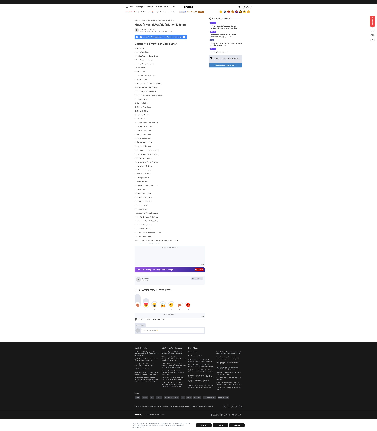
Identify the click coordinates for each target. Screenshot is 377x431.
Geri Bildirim (145, 406)
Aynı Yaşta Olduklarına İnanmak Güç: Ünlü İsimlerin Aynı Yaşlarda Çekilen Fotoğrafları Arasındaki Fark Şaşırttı (172, 384)
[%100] (221, 12)
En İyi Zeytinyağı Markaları (219, 52)
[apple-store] (215, 414)
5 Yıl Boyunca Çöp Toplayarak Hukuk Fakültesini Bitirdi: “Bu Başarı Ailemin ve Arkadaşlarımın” (224, 27)
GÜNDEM (150, 7)
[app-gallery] (237, 414)
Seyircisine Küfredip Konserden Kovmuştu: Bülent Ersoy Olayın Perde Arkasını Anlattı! (172, 372)
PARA (173, 7)
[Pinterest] (240, 406)
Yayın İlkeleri (201, 406)
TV (212, 40)
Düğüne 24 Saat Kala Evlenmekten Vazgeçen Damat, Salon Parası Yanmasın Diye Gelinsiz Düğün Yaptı (173, 358)
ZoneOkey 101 (192, 12)
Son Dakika (197, 397)
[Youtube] (236, 406)
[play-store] (226, 414)
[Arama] (239, 7)
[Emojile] (240, 12)
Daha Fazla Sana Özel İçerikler (225, 65)
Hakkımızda (138, 406)
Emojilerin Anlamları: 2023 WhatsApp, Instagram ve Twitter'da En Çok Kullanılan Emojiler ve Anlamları (200, 376)
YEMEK (166, 7)
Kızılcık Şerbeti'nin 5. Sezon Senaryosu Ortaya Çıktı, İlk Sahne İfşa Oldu (226, 44)
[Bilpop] (237, 12)
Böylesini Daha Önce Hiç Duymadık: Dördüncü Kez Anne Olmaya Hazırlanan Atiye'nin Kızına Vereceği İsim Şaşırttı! (146, 379)
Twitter (137, 397)
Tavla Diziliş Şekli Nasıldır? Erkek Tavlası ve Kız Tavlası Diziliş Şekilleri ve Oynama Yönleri (201, 387)
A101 (182, 397)
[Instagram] (224, 406)
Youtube (159, 397)
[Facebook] (228, 406)
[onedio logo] (188, 7)
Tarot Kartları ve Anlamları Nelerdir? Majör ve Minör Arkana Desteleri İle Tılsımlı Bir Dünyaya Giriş (228, 353)
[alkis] (248, 12)
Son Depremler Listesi (195, 356)
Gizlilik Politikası (154, 406)
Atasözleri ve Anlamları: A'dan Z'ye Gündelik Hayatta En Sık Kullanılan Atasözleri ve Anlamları (198, 381)
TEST (131, 7)
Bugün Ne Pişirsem (209, 397)
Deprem (145, 397)
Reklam (172, 406)
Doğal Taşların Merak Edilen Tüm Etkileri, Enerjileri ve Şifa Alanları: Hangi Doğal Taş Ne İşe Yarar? (200, 371)
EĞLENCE (158, 7)
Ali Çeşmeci (148, 29)
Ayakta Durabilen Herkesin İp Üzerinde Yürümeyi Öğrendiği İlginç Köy (223, 36)
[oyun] (244, 12)
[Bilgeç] (233, 12)
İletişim (177, 406)
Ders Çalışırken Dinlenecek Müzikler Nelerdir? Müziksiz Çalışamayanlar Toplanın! (227, 369)
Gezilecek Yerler (223, 397)
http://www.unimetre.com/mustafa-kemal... (150, 243)
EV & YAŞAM (140, 7)
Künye (208, 406)
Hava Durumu (192, 352)
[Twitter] (232, 406)
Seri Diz (201, 11)
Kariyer (182, 406)
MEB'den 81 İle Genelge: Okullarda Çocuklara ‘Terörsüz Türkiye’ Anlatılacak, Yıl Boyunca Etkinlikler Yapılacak (173, 365)
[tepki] (138, 305)
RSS (211, 406)
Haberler (137, 20)
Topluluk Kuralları (165, 406)
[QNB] (225, 12)
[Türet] (229, 12)
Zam (152, 397)
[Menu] (127, 7)
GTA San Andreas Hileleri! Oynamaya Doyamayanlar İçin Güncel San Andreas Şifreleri (228, 384)
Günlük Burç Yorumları (171, 397)
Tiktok (189, 397)
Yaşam (144, 20)
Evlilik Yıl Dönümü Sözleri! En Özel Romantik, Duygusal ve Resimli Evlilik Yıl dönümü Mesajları (200, 361)
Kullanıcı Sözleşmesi (191, 406)
